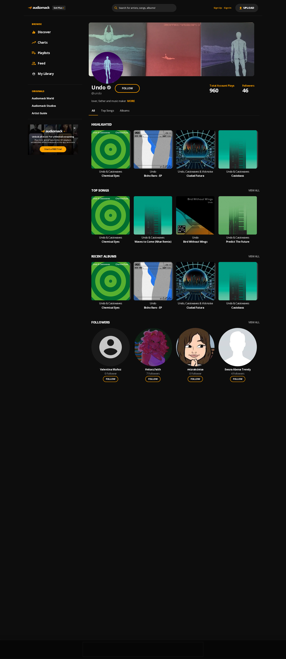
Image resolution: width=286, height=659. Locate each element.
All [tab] (93, 110)
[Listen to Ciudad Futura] (195, 149)
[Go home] (39, 7)
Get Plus (59, 7)
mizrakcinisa (195, 369)
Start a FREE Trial (53, 149)
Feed (41, 63)
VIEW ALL (254, 190)
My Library (46, 74)
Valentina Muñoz (110, 369)
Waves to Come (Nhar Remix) (153, 241)
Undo (153, 171)
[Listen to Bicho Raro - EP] (153, 149)
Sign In (227, 8)
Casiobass (237, 176)
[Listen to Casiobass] (237, 149)
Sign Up (218, 8)
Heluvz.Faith (153, 369)
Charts (43, 42)
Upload (248, 8)
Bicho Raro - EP (153, 176)
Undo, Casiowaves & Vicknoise (195, 171)
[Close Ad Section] (74, 128)
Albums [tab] (124, 110)
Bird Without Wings (195, 241)
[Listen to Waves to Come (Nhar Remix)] (153, 215)
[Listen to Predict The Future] (237, 215)
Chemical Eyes (110, 176)
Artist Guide (39, 113)
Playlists (44, 53)
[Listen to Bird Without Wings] (195, 215)
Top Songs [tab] (107, 110)
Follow (127, 88)
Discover (44, 32)
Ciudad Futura (195, 176)
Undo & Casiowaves (110, 171)
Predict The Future (237, 241)
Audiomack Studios (44, 106)
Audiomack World (43, 98)
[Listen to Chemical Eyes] (110, 149)
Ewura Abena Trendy (238, 369)
